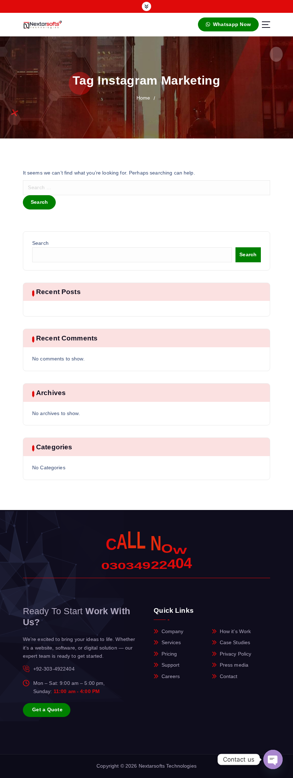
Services (171, 642)
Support (171, 665)
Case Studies (235, 642)
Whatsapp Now (231, 24)
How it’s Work (235, 631)
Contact (229, 676)
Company (173, 631)
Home (143, 98)
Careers (171, 676)
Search (40, 243)
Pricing (169, 654)
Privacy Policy (236, 654)
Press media (234, 665)
